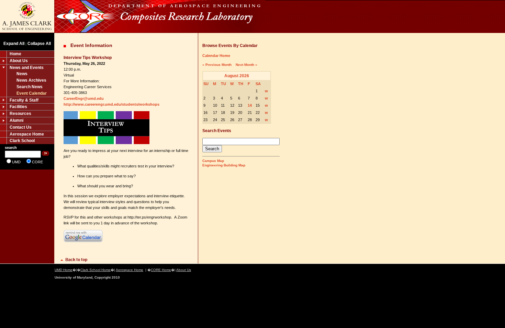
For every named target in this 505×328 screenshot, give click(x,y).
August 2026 (236, 75)
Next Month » (246, 65)
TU (223, 84)
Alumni (16, 120)
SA (258, 84)
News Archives (31, 80)
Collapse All (39, 43)
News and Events (27, 67)
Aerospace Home (27, 134)
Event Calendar (31, 93)
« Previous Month (217, 65)
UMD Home (63, 270)
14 (250, 105)
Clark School (22, 140)
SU (206, 84)
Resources (20, 113)
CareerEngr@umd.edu (84, 98)
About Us (19, 60)
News (21, 73)
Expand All (13, 43)
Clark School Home (95, 270)
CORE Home (161, 270)
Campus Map (213, 161)
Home (15, 53)
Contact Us (21, 127)
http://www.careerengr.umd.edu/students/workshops (111, 104)
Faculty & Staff (24, 100)
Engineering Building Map (223, 165)
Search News (29, 86)
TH (240, 84)
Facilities (18, 106)
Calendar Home (216, 56)
